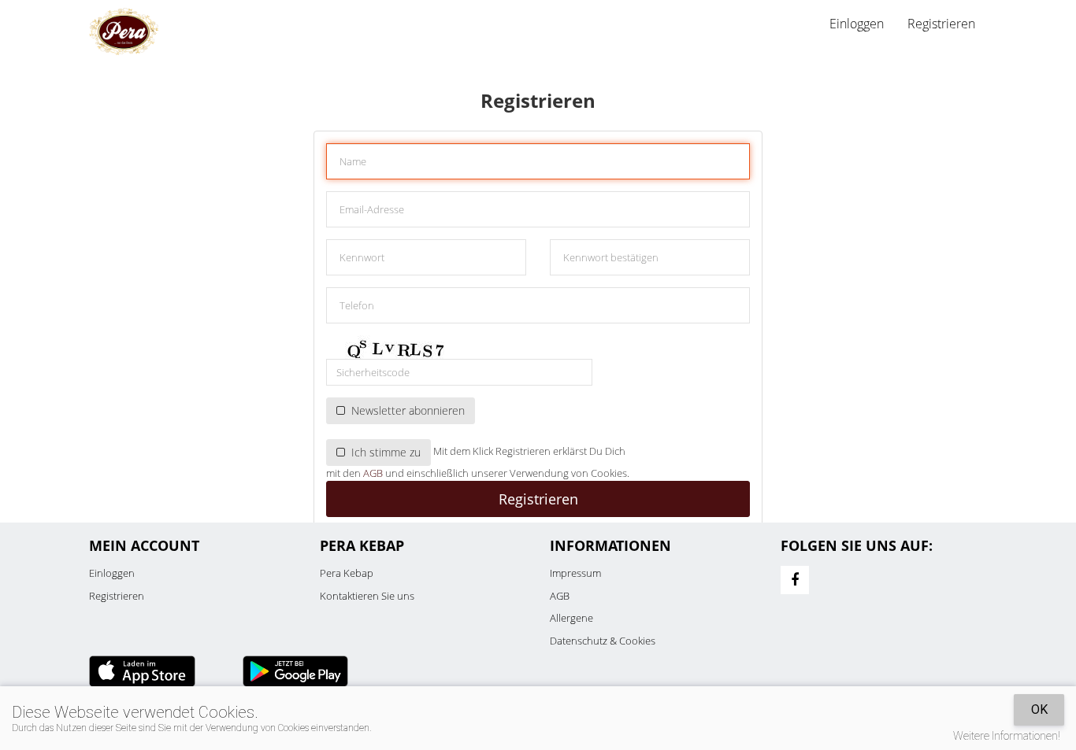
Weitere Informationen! (1006, 736)
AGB (373, 473)
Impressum (575, 573)
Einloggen (112, 573)
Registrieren (941, 23)
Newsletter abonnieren (405, 410)
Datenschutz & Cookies (602, 641)
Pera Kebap (346, 573)
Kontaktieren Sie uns (367, 596)
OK (1039, 709)
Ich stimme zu (383, 452)
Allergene (571, 618)
